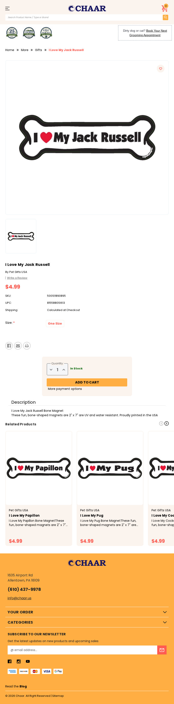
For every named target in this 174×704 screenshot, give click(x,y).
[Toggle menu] (9, 8)
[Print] (27, 345)
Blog (23, 686)
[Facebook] (9, 345)
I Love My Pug (91, 515)
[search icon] (165, 17)
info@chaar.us (19, 598)
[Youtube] (28, 661)
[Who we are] (12, 33)
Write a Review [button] (17, 277)
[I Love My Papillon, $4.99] (38, 468)
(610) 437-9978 (24, 589)
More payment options (65, 389)
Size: (10, 322)
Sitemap (58, 696)
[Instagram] (19, 661)
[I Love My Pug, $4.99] (110, 468)
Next (166, 423)
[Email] (18, 345)
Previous (161, 423)
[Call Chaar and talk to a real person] (46, 33)
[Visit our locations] (28, 33)
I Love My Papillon (24, 515)
